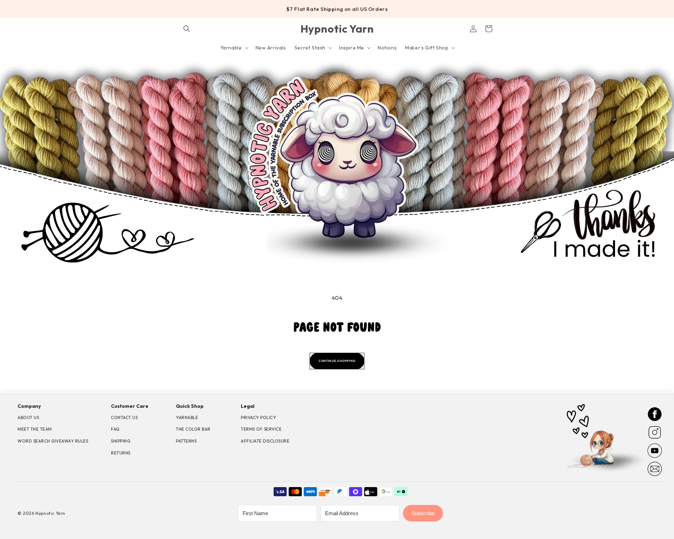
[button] (186, 28)
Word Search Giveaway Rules (53, 441)
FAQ (115, 429)
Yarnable (187, 417)
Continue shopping (336, 361)
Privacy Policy (258, 417)
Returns (121, 453)
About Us (28, 417)
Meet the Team (35, 429)
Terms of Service (261, 429)
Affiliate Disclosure (265, 441)
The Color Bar (193, 429)
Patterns (186, 441)
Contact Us (124, 417)
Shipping (120, 441)
